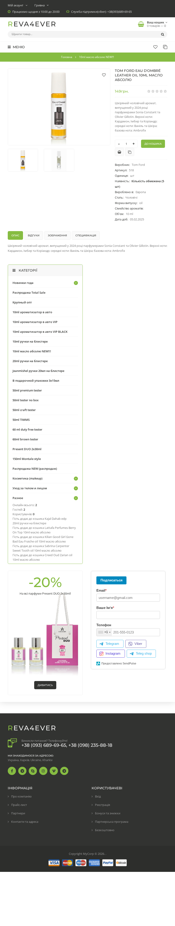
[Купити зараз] (119, 152)
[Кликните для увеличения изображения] (59, 106)
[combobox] (104, 632)
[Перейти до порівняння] (129, 152)
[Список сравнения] (165, 47)
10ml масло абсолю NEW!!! (32, 351)
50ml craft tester (24, 410)
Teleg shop (144, 653)
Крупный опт (22, 302)
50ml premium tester (27, 390)
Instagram (113, 653)
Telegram (112, 644)
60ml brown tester (25, 439)
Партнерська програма (111, 822)
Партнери (18, 813)
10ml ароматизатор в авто (32, 312)
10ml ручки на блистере (30, 341)
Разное (18, 498)
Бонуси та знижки (107, 813)
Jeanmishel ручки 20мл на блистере (38, 371)
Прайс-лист (19, 805)
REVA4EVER (32, 24)
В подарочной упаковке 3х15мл (36, 380)
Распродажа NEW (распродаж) (35, 469)
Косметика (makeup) (27, 478)
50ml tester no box (26, 400)
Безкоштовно (104, 830)
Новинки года (23, 283)
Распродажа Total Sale (29, 292)
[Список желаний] (155, 47)
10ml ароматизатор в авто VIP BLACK (40, 332)
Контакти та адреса (24, 822)
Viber (138, 644)
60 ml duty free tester (27, 429)
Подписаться (111, 580)
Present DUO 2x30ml (27, 449)
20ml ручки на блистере (30, 361)
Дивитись (45, 685)
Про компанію (21, 796)
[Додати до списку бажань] (104, 75)
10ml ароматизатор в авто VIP (35, 322)
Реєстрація (102, 805)
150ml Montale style (27, 459)
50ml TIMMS (21, 420)
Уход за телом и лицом (30, 488)
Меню (18, 47)
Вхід (98, 796)
